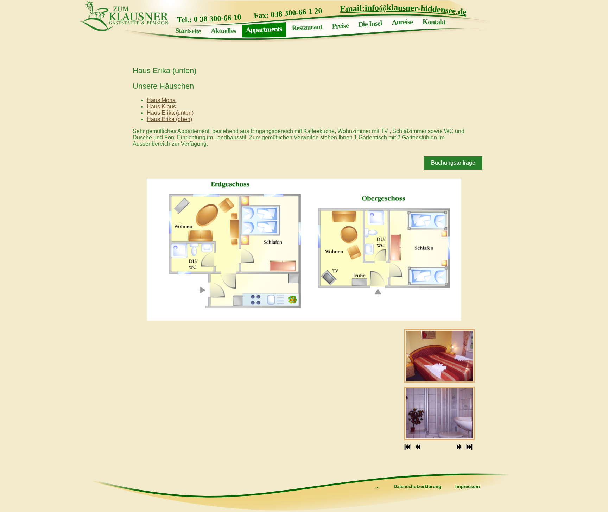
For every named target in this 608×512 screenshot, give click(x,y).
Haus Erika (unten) (170, 113)
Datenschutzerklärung (417, 486)
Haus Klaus (161, 106)
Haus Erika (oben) (169, 119)
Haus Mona (161, 100)
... (377, 486)
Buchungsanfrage (453, 163)
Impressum (467, 486)
